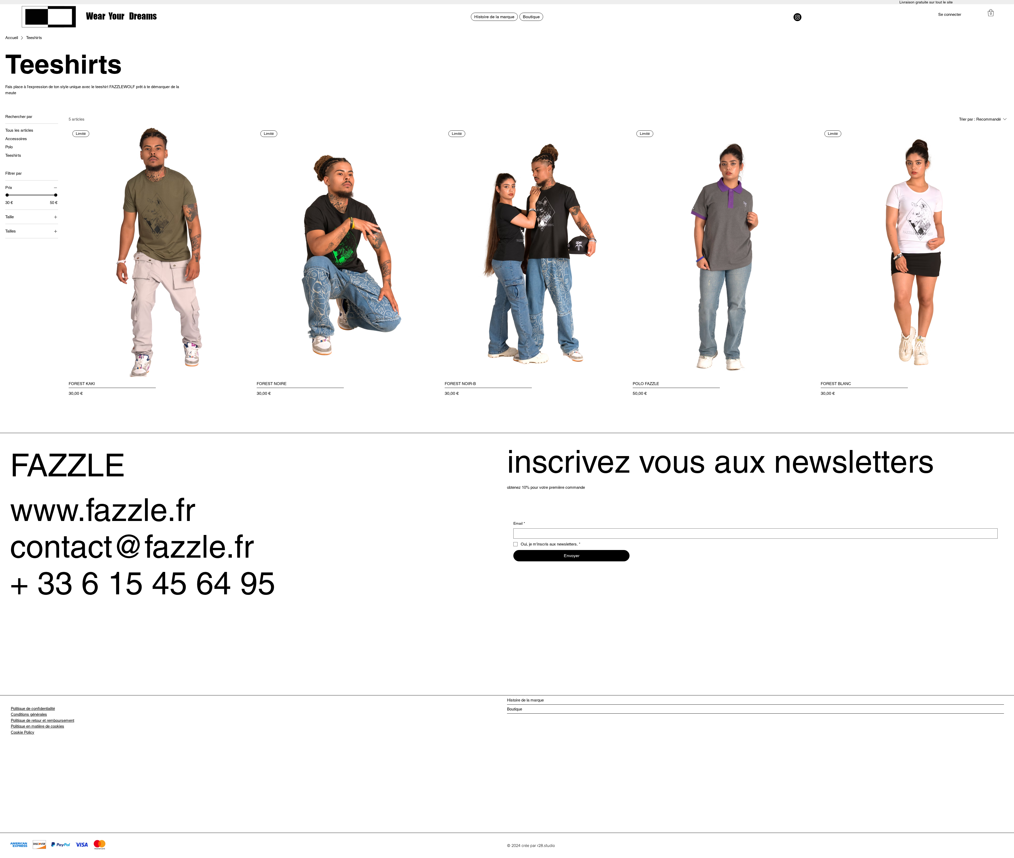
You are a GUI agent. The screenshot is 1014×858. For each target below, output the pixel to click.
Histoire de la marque (525, 700)
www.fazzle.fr (102, 509)
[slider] (7, 195)
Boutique (514, 709)
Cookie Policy (22, 732)
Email (519, 523)
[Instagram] (797, 17)
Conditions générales (29, 714)
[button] (991, 12)
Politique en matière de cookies (37, 726)
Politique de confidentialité (33, 708)
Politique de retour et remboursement (42, 720)
